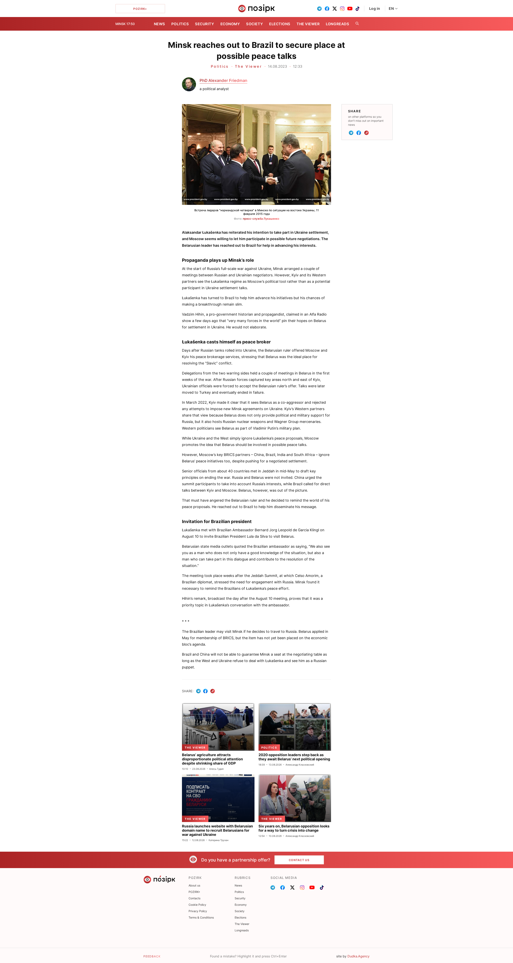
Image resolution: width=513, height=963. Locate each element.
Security (204, 24)
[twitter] (335, 9)
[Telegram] (351, 133)
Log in (374, 8)
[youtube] (350, 9)
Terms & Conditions (201, 917)
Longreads (337, 24)
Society (254, 24)
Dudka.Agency (358, 956)
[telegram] (319, 9)
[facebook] (327, 9)
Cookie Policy (197, 904)
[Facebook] (359, 133)
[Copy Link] (366, 133)
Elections (279, 24)
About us (194, 885)
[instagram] (342, 9)
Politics (180, 24)
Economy (230, 24)
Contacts (194, 898)
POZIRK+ (194, 892)
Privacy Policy (198, 911)
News (159, 24)
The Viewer (308, 24)
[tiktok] (357, 9)
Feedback (152, 956)
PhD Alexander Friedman (223, 80)
